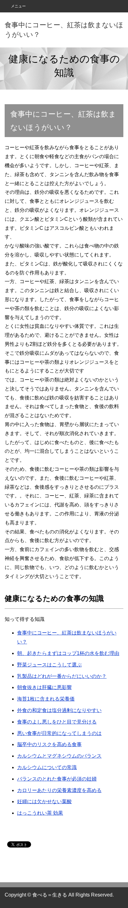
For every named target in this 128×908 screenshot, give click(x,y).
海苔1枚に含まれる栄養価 (46, 698)
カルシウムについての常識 (47, 767)
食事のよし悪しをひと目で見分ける (57, 721)
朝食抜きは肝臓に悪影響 (44, 687)
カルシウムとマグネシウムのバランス (59, 756)
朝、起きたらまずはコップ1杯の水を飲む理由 (68, 653)
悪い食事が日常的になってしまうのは (59, 733)
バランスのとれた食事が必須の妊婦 (57, 778)
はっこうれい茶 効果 (40, 813)
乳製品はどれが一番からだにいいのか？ (62, 676)
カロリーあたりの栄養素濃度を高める (59, 790)
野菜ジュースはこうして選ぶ (49, 664)
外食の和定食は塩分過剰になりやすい (59, 710)
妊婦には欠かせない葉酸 (44, 801)
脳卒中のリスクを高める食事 (49, 744)
